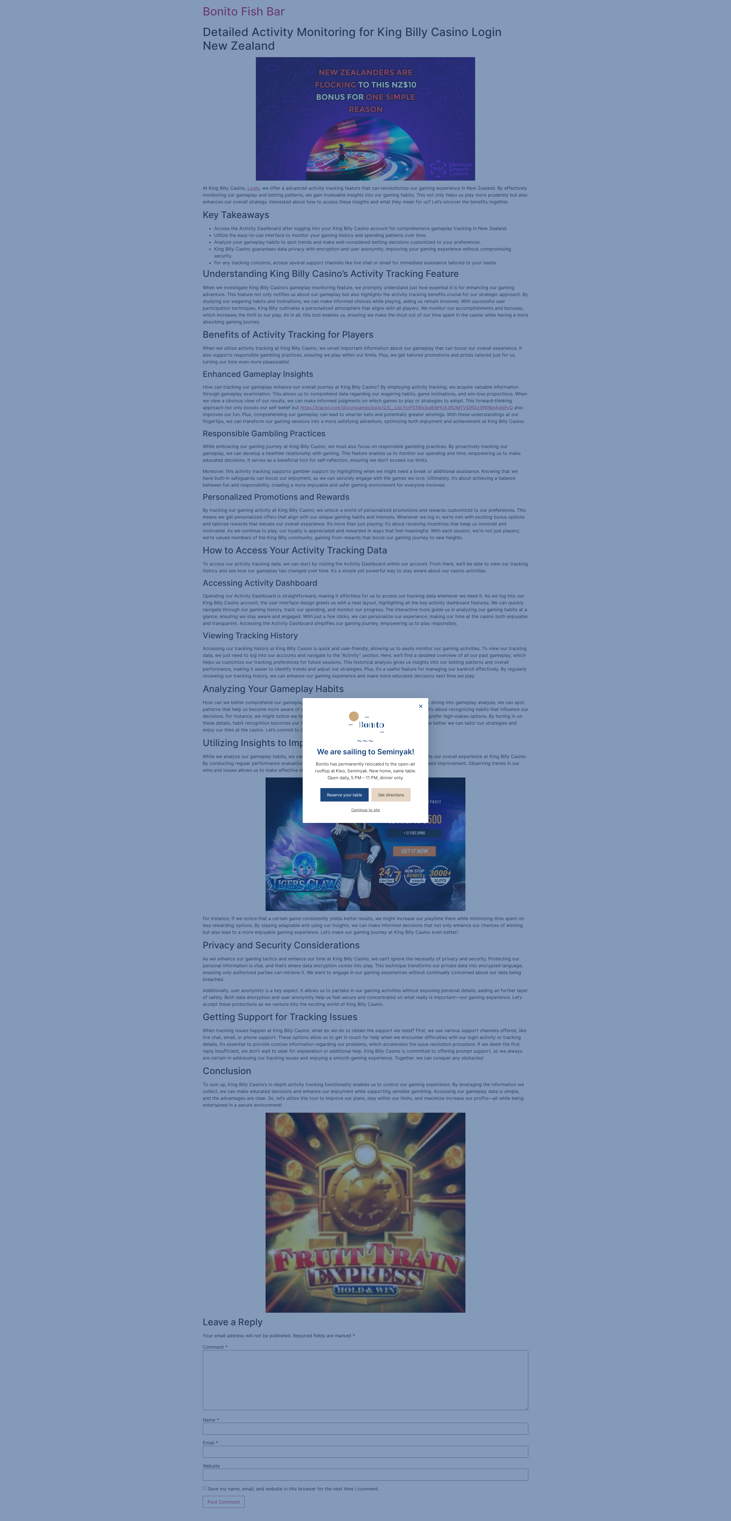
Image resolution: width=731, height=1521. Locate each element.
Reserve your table (344, 794)
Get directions (391, 794)
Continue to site (365, 810)
